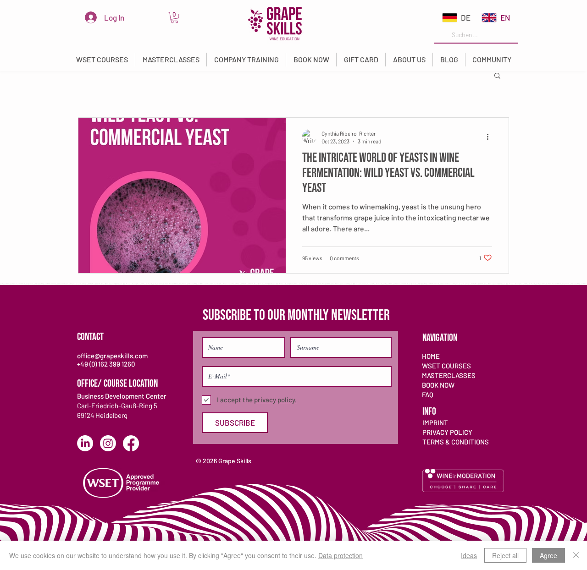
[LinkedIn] (85, 443)
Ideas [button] (469, 555)
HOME (431, 356)
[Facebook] (131, 443)
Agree (548, 555)
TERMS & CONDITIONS (455, 442)
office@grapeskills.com (112, 355)
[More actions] (490, 136)
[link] (174, 17)
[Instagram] (108, 443)
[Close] (575, 555)
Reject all (505, 555)
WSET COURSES (446, 366)
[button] (102, 59)
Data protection (340, 555)
